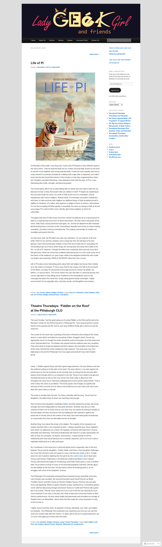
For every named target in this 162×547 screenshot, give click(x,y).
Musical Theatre (50, 524)
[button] (65, 116)
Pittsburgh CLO (68, 524)
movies (42, 292)
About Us (42, 40)
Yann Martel (64, 295)
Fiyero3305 (56, 67)
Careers (70, 40)
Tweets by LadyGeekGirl (117, 54)
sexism (62, 522)
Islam (97, 292)
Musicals (59, 524)
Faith (86, 292)
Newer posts (95, 54)
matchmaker (78, 455)
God (36, 524)
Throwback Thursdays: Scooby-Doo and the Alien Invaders (118, 135)
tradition (65, 404)
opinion (48, 292)
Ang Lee (72, 292)
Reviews (60, 292)
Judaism (41, 524)
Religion (54, 292)
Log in (111, 149)
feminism (43, 522)
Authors (61, 40)
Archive (51, 40)
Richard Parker (54, 295)
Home (33, 40)
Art (38, 292)
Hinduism (92, 292)
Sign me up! (115, 90)
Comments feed (114, 154)
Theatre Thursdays (71, 522)
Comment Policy (82, 40)
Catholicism (80, 292)
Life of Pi (37, 63)
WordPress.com (115, 157)
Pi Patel (39, 295)
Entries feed (113, 152)
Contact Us (95, 40)
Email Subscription (116, 71)
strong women (78, 524)
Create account (114, 147)
